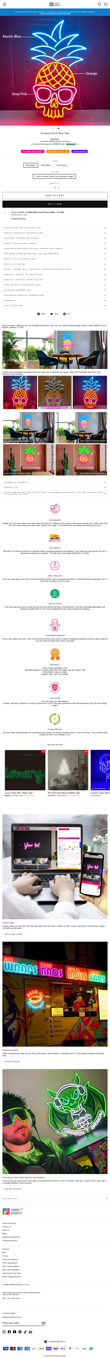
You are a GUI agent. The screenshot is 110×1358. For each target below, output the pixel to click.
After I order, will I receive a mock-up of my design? (38, 269)
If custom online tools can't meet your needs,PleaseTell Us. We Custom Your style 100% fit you (53, 493)
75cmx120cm (77, 165)
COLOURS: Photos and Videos (21, 238)
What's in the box (15, 264)
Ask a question (13, 305)
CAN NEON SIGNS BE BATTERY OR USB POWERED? (31, 253)
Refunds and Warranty (11, 1237)
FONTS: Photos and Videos (20, 243)
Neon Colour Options (10, 1266)
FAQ (4, 1252)
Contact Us (11, 487)
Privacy (5, 1256)
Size (54, 161)
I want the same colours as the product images (54, 176)
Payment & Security (16, 482)
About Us (6, 1230)
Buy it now (55, 204)
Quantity (55, 183)
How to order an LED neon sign (23, 233)
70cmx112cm (61, 165)
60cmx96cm (46, 165)
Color (55, 172)
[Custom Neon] (55, 866)
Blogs (4, 1234)
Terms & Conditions (10, 1259)
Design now (14, 934)
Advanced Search (9, 1223)
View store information (18, 218)
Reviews (5, 1249)
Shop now (12, 1061)
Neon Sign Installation (11, 1270)
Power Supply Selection (11, 1277)
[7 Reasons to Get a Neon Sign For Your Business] (55, 1121)
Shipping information (17, 290)
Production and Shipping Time (22, 228)
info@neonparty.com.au (11, 1317)
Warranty (10, 300)
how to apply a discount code (22, 285)
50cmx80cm (31, 165)
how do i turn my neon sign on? (24, 279)
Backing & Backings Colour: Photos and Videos (33, 248)
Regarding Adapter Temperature (24, 295)
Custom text (10, 1198)
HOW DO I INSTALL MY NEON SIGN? (23, 274)
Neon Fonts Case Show (11, 1273)
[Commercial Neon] (55, 994)
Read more (13, 1189)
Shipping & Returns (10, 1240)
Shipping (52, 141)
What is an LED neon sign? (20, 259)
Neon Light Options (9, 1263)
